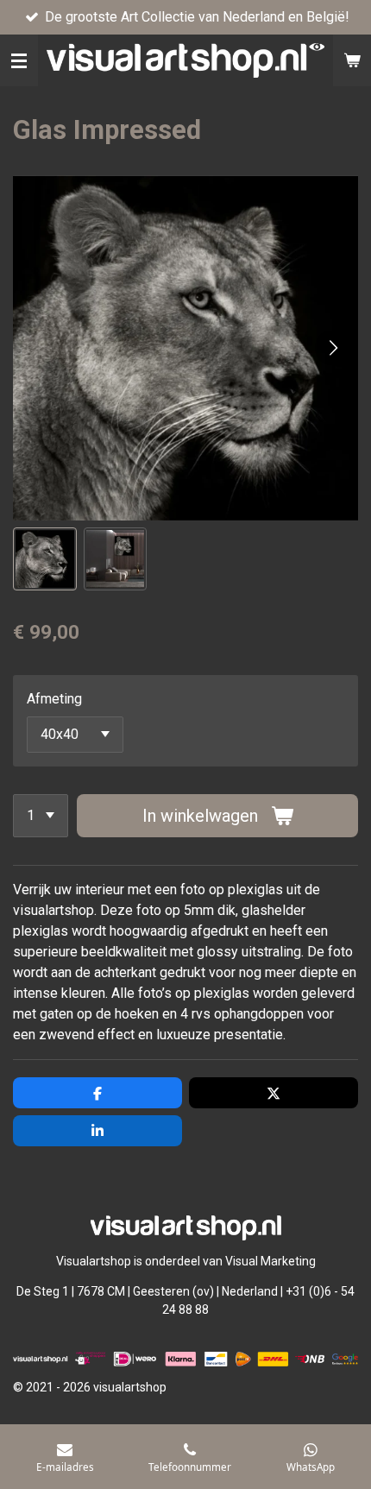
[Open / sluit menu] (19, 60)
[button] (45, 559)
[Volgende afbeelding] (332, 348)
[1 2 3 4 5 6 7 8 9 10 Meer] (40, 815)
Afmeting (54, 699)
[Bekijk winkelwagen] (352, 60)
